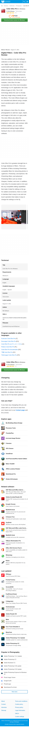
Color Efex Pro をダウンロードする (11, 344)
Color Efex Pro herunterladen (9, 349)
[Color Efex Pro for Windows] (3, 11)
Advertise (4, 707)
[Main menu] (27, 1)
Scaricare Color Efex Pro (8, 338)
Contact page (20, 410)
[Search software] (24, 1)
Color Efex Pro (15, 9)
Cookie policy (19, 704)
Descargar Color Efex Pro (8, 341)
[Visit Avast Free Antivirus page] (14, 16)
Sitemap (3, 710)
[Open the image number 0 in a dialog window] (13, 217)
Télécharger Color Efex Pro (9, 355)
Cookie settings (19, 716)
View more (14, 691)
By (10, 11)
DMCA (17, 713)
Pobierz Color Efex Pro (7, 347)
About (3, 701)
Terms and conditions (21, 701)
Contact (3, 704)
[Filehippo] (5, 1)
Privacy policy (19, 707)
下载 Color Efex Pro (7, 352)
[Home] (2, 6)
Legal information (20, 710)
